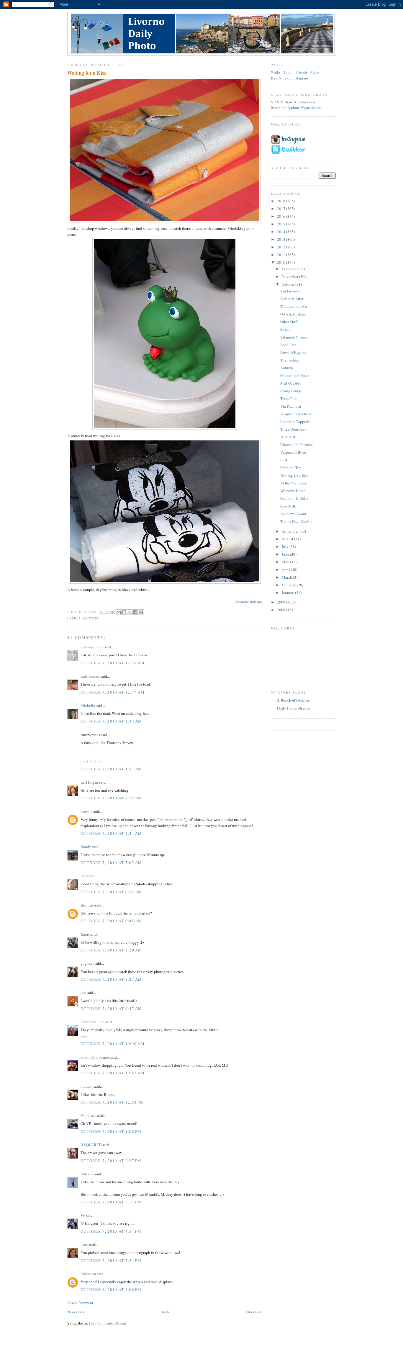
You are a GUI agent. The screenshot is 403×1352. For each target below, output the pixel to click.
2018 (281, 201)
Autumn (286, 367)
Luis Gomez (90, 676)
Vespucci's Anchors (295, 413)
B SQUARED (91, 1144)
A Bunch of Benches (293, 700)
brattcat (87, 1086)
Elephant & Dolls (294, 498)
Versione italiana (248, 601)
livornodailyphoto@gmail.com (296, 107)
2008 (281, 609)
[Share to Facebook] (135, 612)
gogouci (87, 963)
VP (83, 1215)
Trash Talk (288, 398)
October (288, 284)
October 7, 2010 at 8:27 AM (111, 979)
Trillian (286, 102)
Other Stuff (289, 321)
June (286, 554)
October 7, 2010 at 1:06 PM (111, 1131)
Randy (86, 846)
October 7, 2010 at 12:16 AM (113, 663)
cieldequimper (92, 647)
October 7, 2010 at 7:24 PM (111, 1260)
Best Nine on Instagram (289, 78)
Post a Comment (80, 1302)
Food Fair (288, 344)
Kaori (85, 934)
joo (83, 992)
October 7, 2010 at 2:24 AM (111, 833)
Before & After (291, 298)
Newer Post (76, 1311)
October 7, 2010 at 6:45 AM (111, 920)
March (287, 577)
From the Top (291, 467)
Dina (84, 875)
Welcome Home (292, 490)
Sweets (285, 329)
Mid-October (290, 383)
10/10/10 (287, 437)
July (285, 546)
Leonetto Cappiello (296, 421)
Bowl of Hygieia (293, 352)
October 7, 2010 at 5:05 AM (111, 862)
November (290, 276)
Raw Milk (288, 506)
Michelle (88, 705)
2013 (281, 239)
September (290, 531)
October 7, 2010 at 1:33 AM (111, 721)
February (289, 585)
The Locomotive (293, 306)
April (286, 569)
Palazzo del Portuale (296, 444)
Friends (301, 72)
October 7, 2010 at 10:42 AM (113, 1073)
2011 (281, 254)
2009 (281, 602)
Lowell (86, 811)
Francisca (88, 1115)
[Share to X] (130, 612)
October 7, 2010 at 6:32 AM (111, 891)
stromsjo (87, 905)
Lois (84, 1244)
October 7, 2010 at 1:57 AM (111, 769)
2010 (281, 262)
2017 (281, 208)
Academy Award (293, 513)
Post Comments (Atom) (107, 1323)
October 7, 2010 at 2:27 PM (111, 1160)
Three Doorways (293, 429)
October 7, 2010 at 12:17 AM (113, 692)
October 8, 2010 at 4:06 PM (111, 1289)
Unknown (88, 1273)
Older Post (253, 1311)
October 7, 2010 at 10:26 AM (113, 1043)
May (286, 561)
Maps (314, 72)
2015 (281, 224)
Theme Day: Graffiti (296, 521)
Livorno (91, 618)
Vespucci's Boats (293, 452)
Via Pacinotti (290, 406)
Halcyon (87, 1174)
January (288, 592)
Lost (283, 460)
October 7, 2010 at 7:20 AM (111, 950)
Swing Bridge (291, 390)
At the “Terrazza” (294, 483)
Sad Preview (290, 291)
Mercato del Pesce (294, 375)
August (288, 538)
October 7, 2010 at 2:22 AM (111, 798)
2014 (281, 231)
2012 (281, 247)
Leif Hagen (89, 782)
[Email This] (119, 612)
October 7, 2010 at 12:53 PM (112, 1102)
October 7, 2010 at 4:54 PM (111, 1231)
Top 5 (288, 72)
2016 (281, 216)
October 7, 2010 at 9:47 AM (111, 1008)
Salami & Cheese (293, 337)
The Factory (289, 360)
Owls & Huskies (293, 314)
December (290, 268)
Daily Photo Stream (293, 708)
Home (165, 1311)
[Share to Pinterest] (141, 612)
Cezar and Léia (92, 1021)
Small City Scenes (95, 1057)
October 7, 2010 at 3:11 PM (111, 1202)
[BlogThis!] (124, 612)
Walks (276, 72)
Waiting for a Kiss (294, 475)
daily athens (90, 761)
